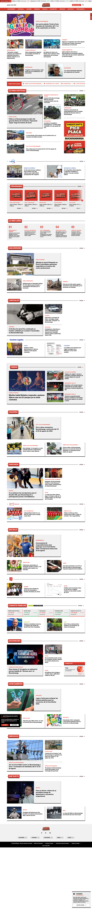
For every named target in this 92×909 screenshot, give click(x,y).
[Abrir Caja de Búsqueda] (83, 5)
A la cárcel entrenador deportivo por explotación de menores (73, 71)
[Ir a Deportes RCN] (14, 504)
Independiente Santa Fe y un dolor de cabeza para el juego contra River (32, 514)
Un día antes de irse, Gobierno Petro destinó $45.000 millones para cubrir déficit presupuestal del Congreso (32, 172)
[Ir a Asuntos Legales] (16, 340)
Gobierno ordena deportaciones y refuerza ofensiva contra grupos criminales (31, 350)
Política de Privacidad (38, 843)
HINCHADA (37, 9)
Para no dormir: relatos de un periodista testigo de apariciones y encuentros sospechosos (46, 793)
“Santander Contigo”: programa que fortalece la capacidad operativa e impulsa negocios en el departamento (14, 55)
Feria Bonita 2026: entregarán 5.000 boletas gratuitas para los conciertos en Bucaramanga (72, 721)
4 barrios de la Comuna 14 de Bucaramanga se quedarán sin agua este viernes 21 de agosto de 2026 (53, 756)
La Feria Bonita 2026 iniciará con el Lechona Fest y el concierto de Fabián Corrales (41, 136)
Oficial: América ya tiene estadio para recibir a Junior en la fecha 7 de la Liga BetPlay (72, 514)
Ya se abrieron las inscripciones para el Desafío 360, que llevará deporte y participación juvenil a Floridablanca (22, 495)
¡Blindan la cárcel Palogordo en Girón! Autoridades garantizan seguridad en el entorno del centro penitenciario (47, 265)
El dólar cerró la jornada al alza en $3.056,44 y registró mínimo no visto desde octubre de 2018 (72, 590)
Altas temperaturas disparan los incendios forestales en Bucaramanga (33, 53)
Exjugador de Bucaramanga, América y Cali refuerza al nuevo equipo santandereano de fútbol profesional (53, 484)
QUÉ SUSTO (71, 9)
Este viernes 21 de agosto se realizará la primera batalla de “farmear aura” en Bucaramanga (23, 671)
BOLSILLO (44, 9)
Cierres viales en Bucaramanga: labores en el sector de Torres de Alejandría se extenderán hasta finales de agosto (72, 450)
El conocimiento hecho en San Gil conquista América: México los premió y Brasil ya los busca (53, 660)
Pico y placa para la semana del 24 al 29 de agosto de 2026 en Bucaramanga (41, 149)
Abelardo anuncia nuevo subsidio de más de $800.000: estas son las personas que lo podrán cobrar (14, 235)
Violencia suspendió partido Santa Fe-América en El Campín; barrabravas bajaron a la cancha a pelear (74, 398)
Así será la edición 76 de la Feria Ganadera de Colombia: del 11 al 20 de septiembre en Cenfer (47, 26)
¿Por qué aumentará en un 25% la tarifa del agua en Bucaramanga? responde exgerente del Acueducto (72, 567)
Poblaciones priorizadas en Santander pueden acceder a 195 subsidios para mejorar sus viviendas (32, 567)
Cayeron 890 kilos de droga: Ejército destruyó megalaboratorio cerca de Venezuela (52, 100)
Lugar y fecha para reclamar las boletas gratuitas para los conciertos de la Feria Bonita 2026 (47, 701)
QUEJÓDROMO (11, 9)
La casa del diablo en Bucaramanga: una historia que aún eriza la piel (73, 813)
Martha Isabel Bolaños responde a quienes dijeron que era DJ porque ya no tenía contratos (27, 397)
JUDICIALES (21, 9)
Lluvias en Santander (81, 83)
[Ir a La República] (11, 579)
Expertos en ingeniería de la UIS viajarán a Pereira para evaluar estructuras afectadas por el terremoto (73, 43)
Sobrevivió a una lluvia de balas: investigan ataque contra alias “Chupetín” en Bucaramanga (52, 320)
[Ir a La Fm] (12, 161)
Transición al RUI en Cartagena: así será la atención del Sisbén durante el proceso (76, 233)
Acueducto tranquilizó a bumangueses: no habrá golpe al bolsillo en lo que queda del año (52, 125)
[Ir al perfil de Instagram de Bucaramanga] (50, 832)
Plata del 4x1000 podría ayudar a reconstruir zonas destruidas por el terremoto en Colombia (72, 285)
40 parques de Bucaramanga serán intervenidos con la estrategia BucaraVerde (53, 769)
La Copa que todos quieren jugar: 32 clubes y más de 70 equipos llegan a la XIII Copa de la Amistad (53, 497)
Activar (5, 725)
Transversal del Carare (52, 83)
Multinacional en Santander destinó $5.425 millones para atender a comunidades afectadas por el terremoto (33, 286)
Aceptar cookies (80, 905)
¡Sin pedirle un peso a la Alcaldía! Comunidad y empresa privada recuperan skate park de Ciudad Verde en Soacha (61, 234)
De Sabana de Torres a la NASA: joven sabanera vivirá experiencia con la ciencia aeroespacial (52, 54)
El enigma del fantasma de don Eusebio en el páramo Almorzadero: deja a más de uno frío (33, 814)
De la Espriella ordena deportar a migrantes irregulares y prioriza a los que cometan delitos (72, 172)
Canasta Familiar (4, 1)
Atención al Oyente (49, 843)
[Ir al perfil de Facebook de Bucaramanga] (41, 832)
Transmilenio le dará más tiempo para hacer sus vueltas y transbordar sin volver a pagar (30, 233)
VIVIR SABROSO (80, 9)
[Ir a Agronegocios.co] (35, 605)
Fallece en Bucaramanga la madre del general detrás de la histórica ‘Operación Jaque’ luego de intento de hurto (23, 121)
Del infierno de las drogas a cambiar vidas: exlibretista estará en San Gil (52, 674)
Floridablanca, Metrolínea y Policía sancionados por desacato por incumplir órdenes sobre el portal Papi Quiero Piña (53, 332)
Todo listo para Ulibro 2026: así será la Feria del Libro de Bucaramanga (33, 721)
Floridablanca (67, 83)
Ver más (81, 90)
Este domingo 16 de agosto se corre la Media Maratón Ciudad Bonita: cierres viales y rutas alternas (33, 449)
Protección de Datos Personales (62, 843)
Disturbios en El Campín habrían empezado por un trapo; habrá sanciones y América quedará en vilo (74, 387)
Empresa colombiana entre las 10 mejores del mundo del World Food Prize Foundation (32, 625)
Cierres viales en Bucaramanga (33, 83)
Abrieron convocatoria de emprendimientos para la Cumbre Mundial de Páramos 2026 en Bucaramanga (73, 112)
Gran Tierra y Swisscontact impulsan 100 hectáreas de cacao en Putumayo (71, 625)
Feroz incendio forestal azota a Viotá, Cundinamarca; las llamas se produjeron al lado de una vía (46, 234)
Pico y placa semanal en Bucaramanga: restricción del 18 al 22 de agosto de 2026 (47, 429)
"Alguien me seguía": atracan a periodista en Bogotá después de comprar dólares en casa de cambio (74, 376)
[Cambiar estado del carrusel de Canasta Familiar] (10, 1)
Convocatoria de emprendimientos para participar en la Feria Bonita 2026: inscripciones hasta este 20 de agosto (46, 546)
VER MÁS (19, 208)
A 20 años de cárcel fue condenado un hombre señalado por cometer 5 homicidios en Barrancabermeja (24, 331)
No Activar (14, 725)
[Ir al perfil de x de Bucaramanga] (45, 832)
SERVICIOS (62, 9)
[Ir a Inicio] (46, 5)
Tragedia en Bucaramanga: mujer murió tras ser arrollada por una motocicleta (34, 71)
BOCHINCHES (53, 9)
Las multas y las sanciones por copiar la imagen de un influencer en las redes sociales (72, 350)
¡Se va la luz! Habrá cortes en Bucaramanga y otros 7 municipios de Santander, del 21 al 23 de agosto (25, 766)
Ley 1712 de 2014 (46, 845)
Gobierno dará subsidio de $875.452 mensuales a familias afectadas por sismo (32, 590)
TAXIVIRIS (28, 9)
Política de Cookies (81, 902)
